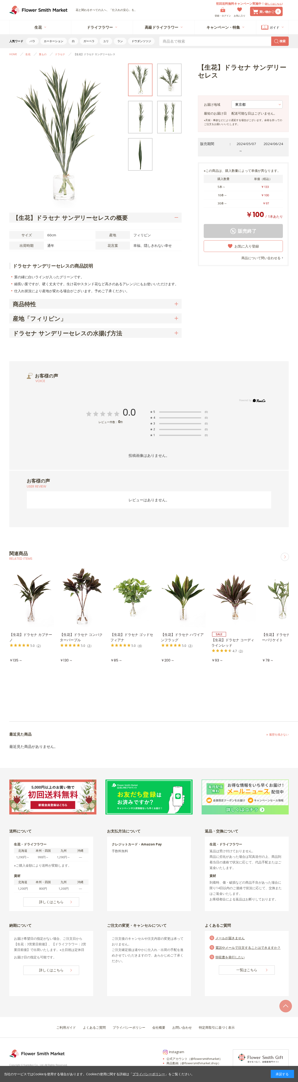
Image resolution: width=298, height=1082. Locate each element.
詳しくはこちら (273, 3)
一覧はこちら (246, 969)
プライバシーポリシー (148, 1074)
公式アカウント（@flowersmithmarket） (194, 1059)
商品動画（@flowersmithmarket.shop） (193, 1063)
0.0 (129, 412)
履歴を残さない (279, 734)
